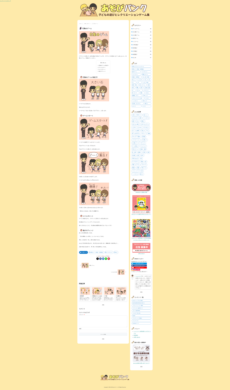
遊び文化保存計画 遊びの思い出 (138, 302)
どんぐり (134, 106)
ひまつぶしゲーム (145, 124)
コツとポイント (102, 69)
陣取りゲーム (145, 74)
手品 (142, 130)
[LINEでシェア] (106, 258)
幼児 (138, 155)
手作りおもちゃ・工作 (137, 158)
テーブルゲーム (135, 161)
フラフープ (146, 90)
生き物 (133, 155)
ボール (138, 90)
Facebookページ (135, 323)
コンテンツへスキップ (5, 1)
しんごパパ (138, 276)
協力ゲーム (134, 71)
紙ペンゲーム (142, 84)
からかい (140, 127)
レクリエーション (136, 139)
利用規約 (136, 335)
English (133, 315)
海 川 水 (137, 133)
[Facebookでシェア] (100, 258)
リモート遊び (145, 82)
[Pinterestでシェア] (109, 258)
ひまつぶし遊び (135, 124)
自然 (148, 152)
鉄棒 (133, 121)
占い (133, 130)
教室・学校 (134, 84)
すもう (137, 121)
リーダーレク (109, 252)
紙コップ (145, 100)
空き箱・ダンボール (136, 103)
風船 (141, 92)
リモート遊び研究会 (136, 310)
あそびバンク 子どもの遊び (137, 300)
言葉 (149, 84)
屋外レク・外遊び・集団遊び (97, 252)
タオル (147, 92)
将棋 (149, 133)
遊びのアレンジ (102, 71)
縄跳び (133, 167)
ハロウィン (143, 133)
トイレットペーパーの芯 (137, 98)
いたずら (134, 127)
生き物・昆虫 (147, 87)
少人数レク (134, 142)
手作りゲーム (135, 149)
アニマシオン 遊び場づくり (137, 308)
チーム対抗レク (135, 146)
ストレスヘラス (135, 320)
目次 (101, 62)
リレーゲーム (135, 74)
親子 (133, 87)
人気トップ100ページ (136, 114)
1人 (138, 82)
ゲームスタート (102, 67)
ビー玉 (144, 106)
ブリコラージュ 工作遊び (137, 318)
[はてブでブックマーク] (103, 258)
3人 (149, 79)
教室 (142, 161)
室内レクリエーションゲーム (138, 66)
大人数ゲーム (84, 252)
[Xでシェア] (97, 258)
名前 (80, 328)
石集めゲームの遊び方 (103, 65)
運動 (137, 87)
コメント (82, 314)
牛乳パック (145, 95)
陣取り (142, 121)
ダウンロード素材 (136, 136)
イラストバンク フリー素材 (137, 305)
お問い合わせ (137, 337)
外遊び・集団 (143, 149)
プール (147, 130)
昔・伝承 (134, 152)
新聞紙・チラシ (135, 95)
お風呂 (137, 130)
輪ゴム (146, 103)
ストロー (147, 98)
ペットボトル (135, 100)
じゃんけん (140, 79)
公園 (140, 118)
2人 (133, 82)
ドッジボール (146, 118)
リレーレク (143, 146)
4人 (116, 252)
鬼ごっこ (134, 79)
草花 (141, 87)
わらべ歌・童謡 (146, 77)
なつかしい (146, 127)
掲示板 (143, 136)
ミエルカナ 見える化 (136, 313)
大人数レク (144, 139)
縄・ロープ (134, 92)
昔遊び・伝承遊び (135, 77)
